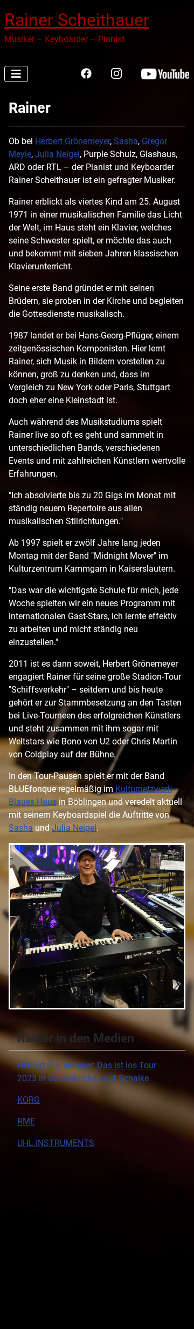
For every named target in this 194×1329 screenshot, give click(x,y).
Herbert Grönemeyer (72, 141)
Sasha (126, 141)
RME (26, 1121)
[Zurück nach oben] (175, 1309)
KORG (28, 1100)
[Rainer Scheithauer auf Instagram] (116, 72)
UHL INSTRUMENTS (55, 1143)
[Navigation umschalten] (16, 74)
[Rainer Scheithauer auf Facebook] (86, 72)
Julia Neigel (57, 154)
